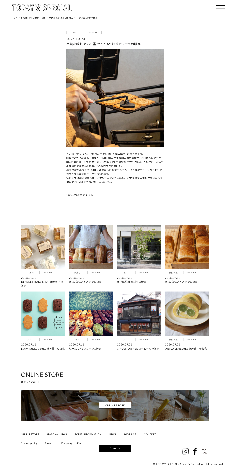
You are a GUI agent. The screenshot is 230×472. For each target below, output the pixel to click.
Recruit (49, 443)
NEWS (112, 434)
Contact (115, 448)
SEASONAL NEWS (57, 434)
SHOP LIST (130, 434)
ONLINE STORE (30, 434)
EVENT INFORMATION (88, 434)
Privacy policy (29, 443)
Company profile (71, 443)
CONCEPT (150, 434)
